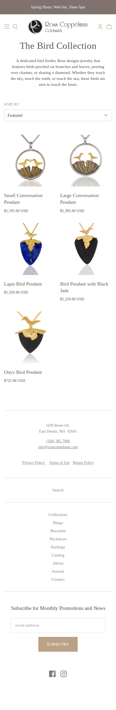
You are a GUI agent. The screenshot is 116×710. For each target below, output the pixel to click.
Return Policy (83, 463)
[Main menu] (6, 26)
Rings (58, 523)
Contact (58, 579)
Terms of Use (59, 463)
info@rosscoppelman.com (58, 447)
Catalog (58, 555)
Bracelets (58, 531)
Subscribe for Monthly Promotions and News (58, 608)
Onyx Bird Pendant (23, 372)
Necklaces (58, 539)
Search (58, 490)
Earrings (58, 547)
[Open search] (15, 26)
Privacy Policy (34, 463)
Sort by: (12, 104)
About (58, 563)
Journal (58, 571)
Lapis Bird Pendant (23, 284)
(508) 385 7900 (58, 441)
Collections (58, 514)
